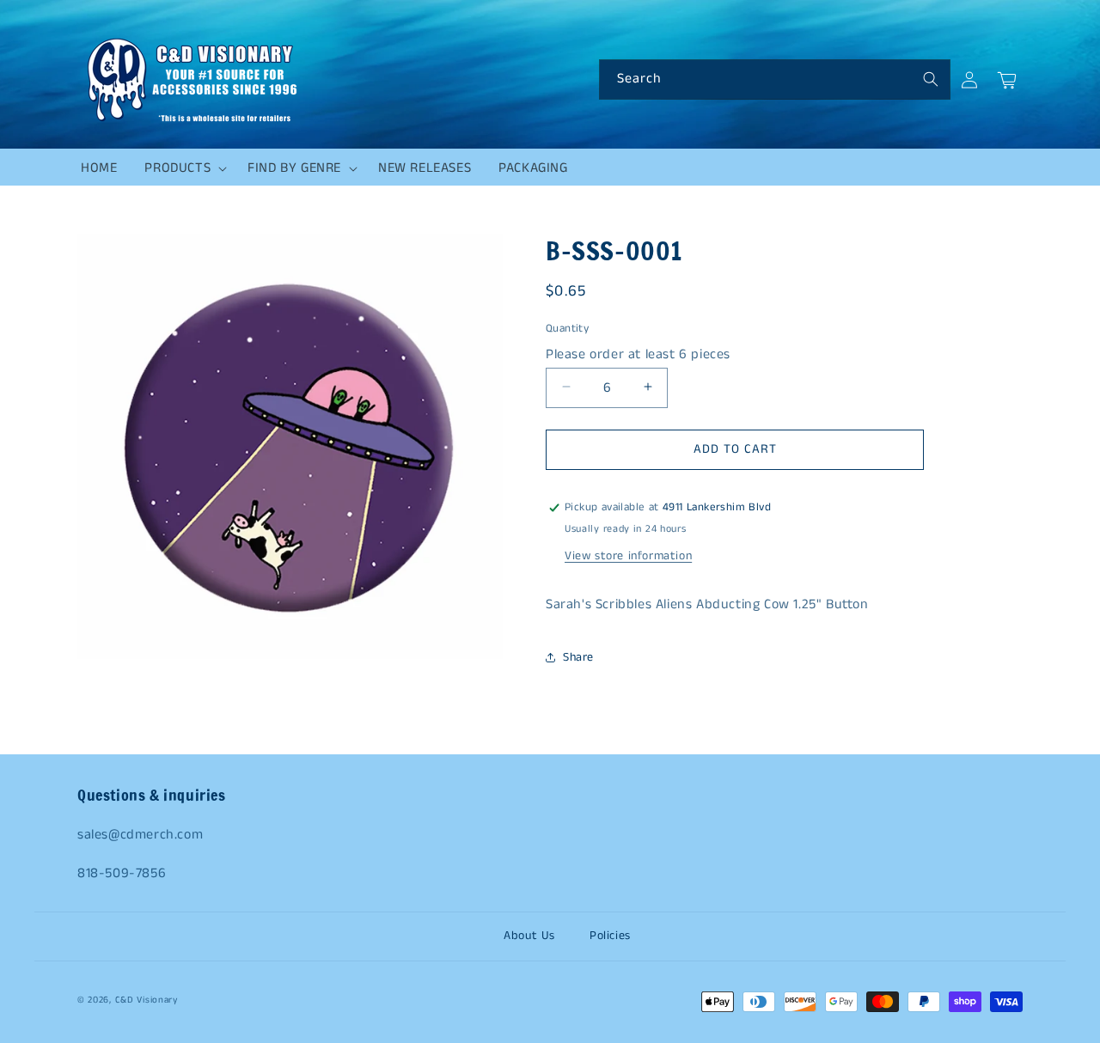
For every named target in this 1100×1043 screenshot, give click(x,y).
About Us (529, 935)
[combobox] (775, 79)
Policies (610, 935)
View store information (628, 555)
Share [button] (578, 657)
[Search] (931, 79)
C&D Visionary (146, 1000)
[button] (182, 168)
